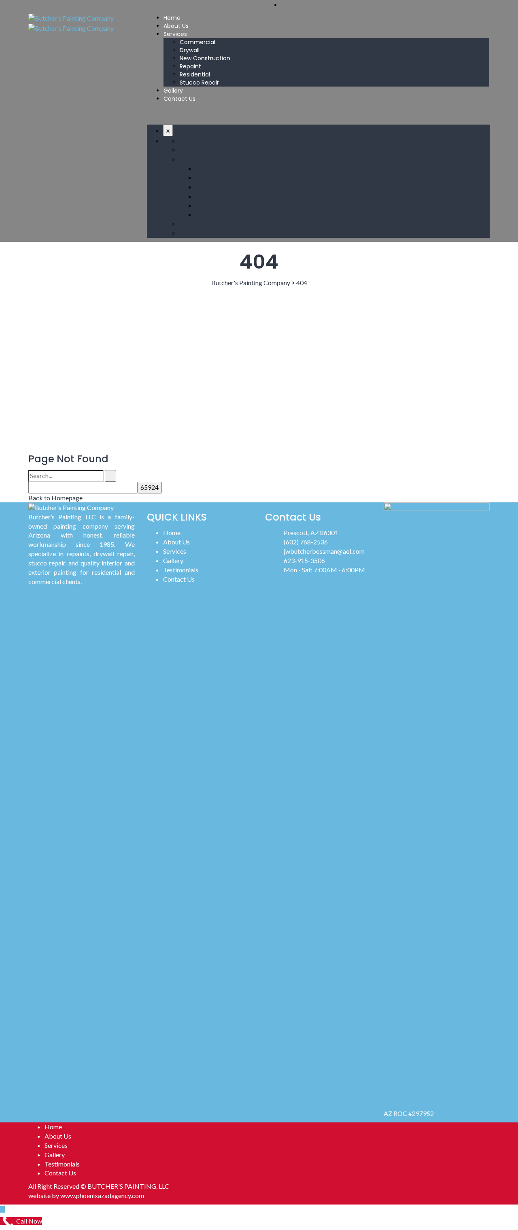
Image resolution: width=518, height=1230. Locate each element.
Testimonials (180, 570)
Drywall (190, 50)
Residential (195, 74)
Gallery (173, 91)
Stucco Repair (199, 82)
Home (171, 18)
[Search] (110, 476)
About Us (176, 26)
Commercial (197, 42)
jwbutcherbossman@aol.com (324, 551)
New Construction (205, 58)
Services (175, 34)
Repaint (190, 66)
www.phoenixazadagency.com (102, 1195)
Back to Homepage (55, 498)
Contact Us (179, 99)
